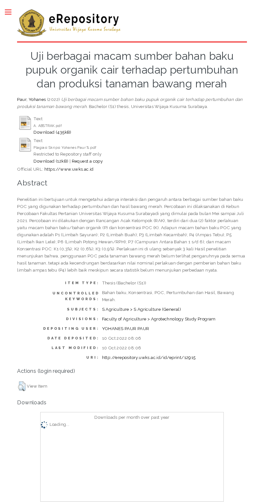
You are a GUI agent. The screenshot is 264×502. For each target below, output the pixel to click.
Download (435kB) (52, 132)
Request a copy (87, 161)
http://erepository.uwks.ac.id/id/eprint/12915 (149, 357)
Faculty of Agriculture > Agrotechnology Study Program (159, 318)
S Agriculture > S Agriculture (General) (141, 309)
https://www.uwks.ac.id (69, 169)
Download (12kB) (50, 161)
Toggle (11, 12)
